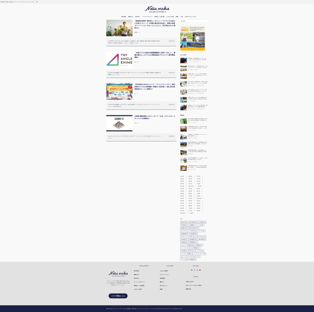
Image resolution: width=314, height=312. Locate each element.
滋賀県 (182, 196)
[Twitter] (192, 270)
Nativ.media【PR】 (192, 130)
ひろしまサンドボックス (116, 136)
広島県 (182, 203)
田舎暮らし (133, 41)
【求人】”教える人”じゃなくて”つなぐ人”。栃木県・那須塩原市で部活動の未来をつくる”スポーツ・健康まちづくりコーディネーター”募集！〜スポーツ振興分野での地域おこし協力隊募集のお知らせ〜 (197, 90)
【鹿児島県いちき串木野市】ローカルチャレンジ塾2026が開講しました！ (197, 135)
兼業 (158, 41)
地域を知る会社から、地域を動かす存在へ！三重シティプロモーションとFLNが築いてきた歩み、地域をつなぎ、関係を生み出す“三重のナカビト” (197, 67)
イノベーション (138, 136)
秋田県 (190, 178)
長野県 (190, 191)
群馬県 (182, 183)
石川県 (190, 188)
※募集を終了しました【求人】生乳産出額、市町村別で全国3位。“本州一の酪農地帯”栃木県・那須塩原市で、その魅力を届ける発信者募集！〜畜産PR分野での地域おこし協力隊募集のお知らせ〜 (197, 106)
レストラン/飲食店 (187, 245)
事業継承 (142, 41)
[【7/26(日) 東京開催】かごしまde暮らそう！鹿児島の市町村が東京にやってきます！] (183, 160)
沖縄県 (191, 213)
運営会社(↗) (135, 308)
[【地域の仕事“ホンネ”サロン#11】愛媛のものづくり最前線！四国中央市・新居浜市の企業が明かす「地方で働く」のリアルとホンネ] (183, 99)
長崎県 (198, 208)
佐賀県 (190, 208)
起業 (203, 222)
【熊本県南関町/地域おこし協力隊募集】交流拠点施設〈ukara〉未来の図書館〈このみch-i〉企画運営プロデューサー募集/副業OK (198, 143)
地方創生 (126, 41)
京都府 (190, 196)
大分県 (190, 210)
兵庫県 (182, 198)
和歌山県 (199, 198)
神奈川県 (190, 186)
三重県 (198, 193)
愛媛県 (147, 72)
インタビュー (126, 43)
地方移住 (115, 43)
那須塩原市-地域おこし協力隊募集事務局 (196, 85)
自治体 (114, 106)
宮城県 (182, 178)
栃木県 (198, 181)
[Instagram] (197, 270)
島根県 (190, 200)
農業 (146, 41)
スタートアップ (134, 72)
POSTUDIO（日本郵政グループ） (195, 61)
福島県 (182, 181)
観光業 (202, 239)
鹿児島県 (182, 213)
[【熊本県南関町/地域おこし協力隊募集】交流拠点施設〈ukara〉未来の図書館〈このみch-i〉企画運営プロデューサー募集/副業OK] (183, 144)
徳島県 (198, 203)
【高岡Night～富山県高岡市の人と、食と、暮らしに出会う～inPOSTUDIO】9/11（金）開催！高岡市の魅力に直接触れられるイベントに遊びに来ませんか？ (197, 59)
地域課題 (152, 72)
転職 (184, 228)
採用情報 (193, 242)
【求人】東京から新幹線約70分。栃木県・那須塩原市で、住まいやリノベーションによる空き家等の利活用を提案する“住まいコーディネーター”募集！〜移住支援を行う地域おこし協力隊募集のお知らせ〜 (198, 82)
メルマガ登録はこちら (118, 296)
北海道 (182, 176)
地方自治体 (193, 228)
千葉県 (198, 183)
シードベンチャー (199, 253)
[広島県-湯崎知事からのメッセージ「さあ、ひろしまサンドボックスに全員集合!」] (119, 123)
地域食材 (185, 233)
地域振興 (157, 72)
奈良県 (190, 198)
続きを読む (171, 41)
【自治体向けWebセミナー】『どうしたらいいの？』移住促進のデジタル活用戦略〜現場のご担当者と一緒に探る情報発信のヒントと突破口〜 (155, 86)
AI (129, 41)
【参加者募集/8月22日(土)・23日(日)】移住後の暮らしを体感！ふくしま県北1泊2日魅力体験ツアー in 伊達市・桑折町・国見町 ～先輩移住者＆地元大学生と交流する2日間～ (198, 166)
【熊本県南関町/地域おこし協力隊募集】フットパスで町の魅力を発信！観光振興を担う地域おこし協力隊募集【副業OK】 (197, 151)
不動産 (196, 248)
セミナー (200, 230)
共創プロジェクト (152, 136)
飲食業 (194, 233)
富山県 (182, 188)
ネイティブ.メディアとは (120, 308)
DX (144, 72)
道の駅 (184, 239)
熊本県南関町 (190, 145)
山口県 (190, 203)
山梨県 (182, 191)
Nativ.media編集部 (114, 72)
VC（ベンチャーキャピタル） (190, 256)
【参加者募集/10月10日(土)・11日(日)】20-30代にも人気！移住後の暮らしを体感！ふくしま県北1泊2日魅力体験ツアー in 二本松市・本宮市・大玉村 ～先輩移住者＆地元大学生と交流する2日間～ (197, 127)
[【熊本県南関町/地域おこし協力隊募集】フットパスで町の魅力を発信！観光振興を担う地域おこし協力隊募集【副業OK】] (183, 152)
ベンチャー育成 (186, 253)
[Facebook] (194, 270)
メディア (200, 250)
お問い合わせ (109, 308)
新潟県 (200, 186)
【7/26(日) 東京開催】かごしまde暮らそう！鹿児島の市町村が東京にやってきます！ (197, 158)
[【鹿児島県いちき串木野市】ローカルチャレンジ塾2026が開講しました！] (183, 136)
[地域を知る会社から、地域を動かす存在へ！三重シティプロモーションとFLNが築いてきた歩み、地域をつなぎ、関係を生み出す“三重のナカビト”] (183, 68)
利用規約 (129, 308)
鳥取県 (111, 41)
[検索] (38, 2)
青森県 (190, 176)
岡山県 (198, 200)
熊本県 (182, 210)
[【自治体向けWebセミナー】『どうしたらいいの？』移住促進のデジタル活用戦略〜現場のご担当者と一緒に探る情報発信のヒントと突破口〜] (119, 91)
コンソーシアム (116, 74)
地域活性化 (154, 41)
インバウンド (186, 248)
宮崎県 (198, 210)
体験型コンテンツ (196, 225)
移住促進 (133, 104)
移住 (138, 41)
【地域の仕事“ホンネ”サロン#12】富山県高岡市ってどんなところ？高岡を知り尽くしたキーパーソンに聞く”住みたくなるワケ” (197, 74)
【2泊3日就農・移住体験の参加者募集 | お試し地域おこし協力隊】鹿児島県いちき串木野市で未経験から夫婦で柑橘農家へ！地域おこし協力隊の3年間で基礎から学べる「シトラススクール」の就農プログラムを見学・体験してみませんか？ (197, 119)
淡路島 (192, 259)
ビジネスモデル (199, 236)
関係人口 (110, 43)
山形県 (198, 178)
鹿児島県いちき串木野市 (193, 122)
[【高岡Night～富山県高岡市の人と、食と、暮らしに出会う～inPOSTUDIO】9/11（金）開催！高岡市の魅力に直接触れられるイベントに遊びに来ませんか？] (183, 60)
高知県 (198, 205)
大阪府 (198, 196)
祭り (192, 250)
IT (133, 136)
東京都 (182, 186)
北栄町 (131, 43)
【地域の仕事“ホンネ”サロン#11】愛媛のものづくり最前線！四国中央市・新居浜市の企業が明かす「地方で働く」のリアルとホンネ (197, 98)
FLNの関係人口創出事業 (193, 69)
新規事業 (193, 239)
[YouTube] (200, 270)
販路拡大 (120, 43)
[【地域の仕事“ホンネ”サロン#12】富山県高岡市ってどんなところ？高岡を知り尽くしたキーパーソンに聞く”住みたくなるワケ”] (183, 76)
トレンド (184, 259)
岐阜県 (198, 191)
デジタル (136, 43)
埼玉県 (190, 183)
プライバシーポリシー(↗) (145, 308)
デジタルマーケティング (148, 104)
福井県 (198, 188)
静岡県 (182, 193)
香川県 (182, 205)
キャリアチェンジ (187, 230)
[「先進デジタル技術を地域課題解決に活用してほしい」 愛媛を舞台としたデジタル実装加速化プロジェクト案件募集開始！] (119, 60)
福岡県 (182, 208)
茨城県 (190, 181)
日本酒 (184, 250)
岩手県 (198, 176)
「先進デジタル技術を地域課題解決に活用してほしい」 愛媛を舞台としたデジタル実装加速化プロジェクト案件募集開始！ (155, 55)
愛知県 (190, 193)
